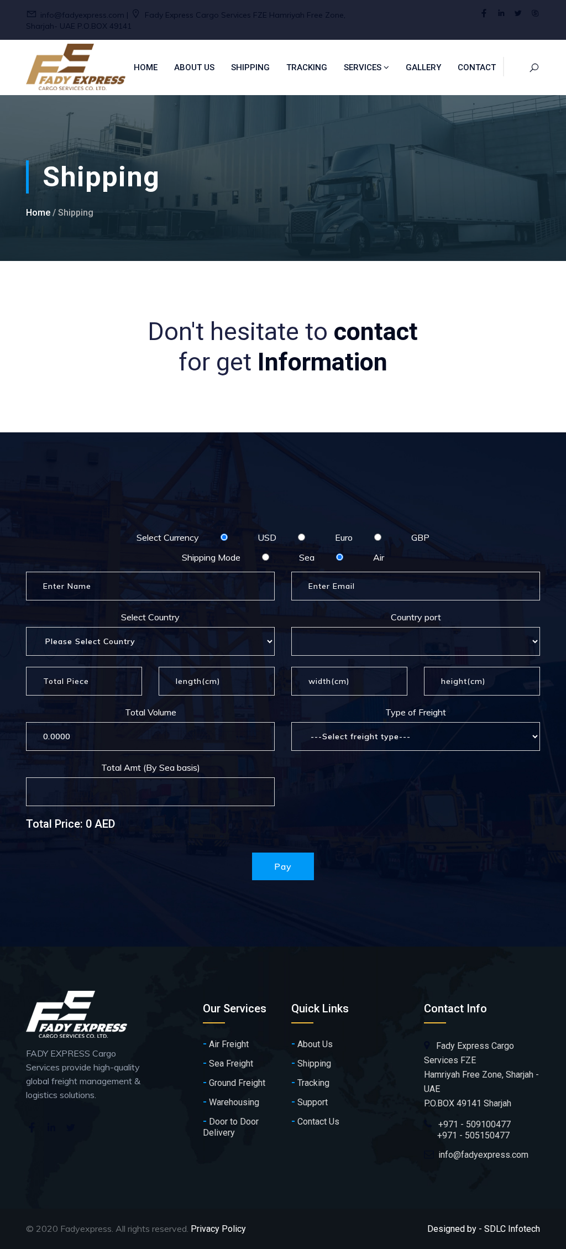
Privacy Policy (218, 1229)
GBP (420, 537)
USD (267, 537)
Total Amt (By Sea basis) (150, 767)
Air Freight (226, 1043)
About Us (194, 67)
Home (146, 67)
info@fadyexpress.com (483, 1154)
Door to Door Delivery (231, 1126)
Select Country (150, 617)
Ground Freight (234, 1082)
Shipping (250, 67)
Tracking (306, 67)
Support (309, 1101)
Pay (283, 866)
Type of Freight (415, 712)
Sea (307, 557)
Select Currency (168, 537)
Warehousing (231, 1101)
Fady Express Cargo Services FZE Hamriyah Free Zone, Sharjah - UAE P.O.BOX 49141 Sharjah (481, 1075)
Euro (344, 537)
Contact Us (315, 1121)
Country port (416, 617)
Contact (477, 67)
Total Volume (150, 712)
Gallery (423, 67)
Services (364, 67)
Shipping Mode (211, 557)
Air (378, 557)
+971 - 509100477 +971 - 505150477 (467, 1130)
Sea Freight (228, 1063)
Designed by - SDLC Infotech (483, 1229)
